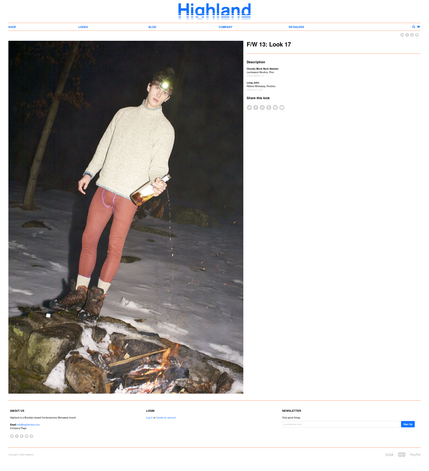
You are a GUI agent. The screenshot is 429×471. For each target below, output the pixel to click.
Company (225, 27)
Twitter (402, 35)
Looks (83, 27)
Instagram (417, 35)
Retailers (296, 27)
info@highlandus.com (28, 424)
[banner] (214, 11)
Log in (149, 417)
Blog (152, 27)
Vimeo (31, 436)
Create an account (166, 417)
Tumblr (412, 35)
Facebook (407, 35)
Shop (12, 27)
